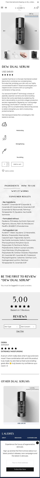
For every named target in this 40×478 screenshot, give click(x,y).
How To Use (28, 186)
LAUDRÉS (8, 434)
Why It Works (20, 191)
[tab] (12, 185)
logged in (15, 285)
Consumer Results (20, 197)
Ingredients (12, 186)
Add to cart (17, 164)
